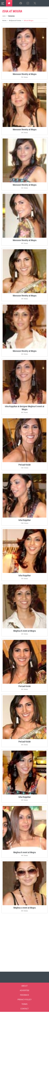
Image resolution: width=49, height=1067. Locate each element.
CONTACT (24, 1008)
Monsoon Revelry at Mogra (24, 74)
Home (4, 20)
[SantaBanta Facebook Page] (20, 3)
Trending (11, 16)
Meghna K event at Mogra (24, 630)
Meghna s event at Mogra (24, 907)
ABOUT (24, 986)
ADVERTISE (24, 990)
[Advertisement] (24, 941)
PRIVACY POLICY (24, 999)
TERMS (24, 1004)
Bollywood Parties (15, 20)
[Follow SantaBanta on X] (35, 3)
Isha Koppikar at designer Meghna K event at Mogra (24, 408)
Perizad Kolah (24, 464)
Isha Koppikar (24, 519)
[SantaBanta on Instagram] (28, 3)
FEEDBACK (24, 995)
